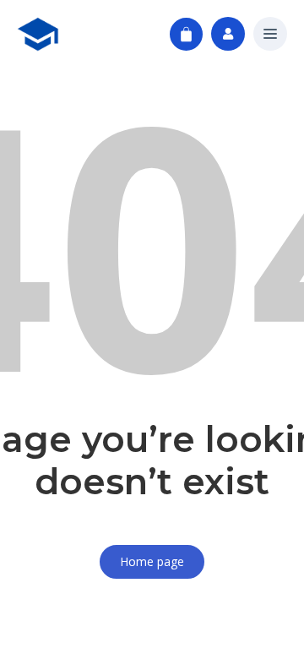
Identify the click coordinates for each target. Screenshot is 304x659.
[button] (270, 34)
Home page (152, 561)
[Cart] (186, 34)
